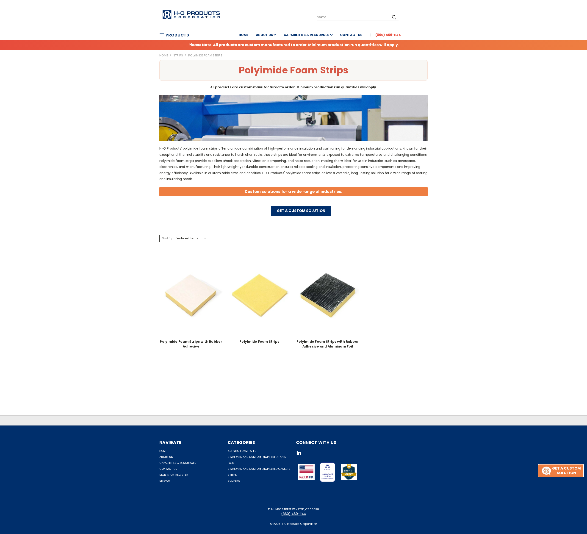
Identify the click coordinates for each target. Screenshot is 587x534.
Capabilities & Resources (307, 35)
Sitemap (164, 481)
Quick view (191, 290)
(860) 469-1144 (388, 35)
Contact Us (351, 35)
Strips (232, 475)
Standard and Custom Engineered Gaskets (259, 469)
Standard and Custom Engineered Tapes (257, 457)
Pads (231, 463)
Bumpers (234, 481)
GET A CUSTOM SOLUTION (301, 210)
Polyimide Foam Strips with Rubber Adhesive (191, 344)
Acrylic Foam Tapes (242, 451)
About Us (265, 35)
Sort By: (167, 238)
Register (181, 475)
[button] (327, 472)
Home (244, 35)
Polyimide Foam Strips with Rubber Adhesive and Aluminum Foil (327, 344)
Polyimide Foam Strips (259, 341)
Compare (189, 299)
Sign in (164, 475)
